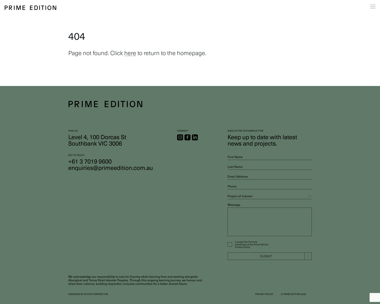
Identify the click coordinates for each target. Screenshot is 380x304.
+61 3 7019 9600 (90, 161)
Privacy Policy (264, 294)
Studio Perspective (96, 294)
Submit (266, 256)
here (130, 53)
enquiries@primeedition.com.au (110, 167)
